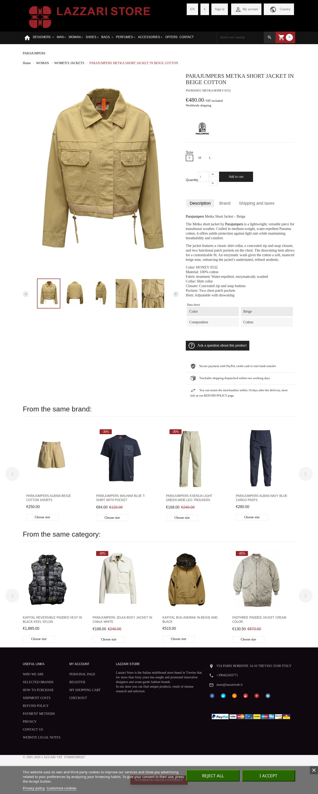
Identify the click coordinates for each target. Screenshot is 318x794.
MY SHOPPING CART (85, 690)
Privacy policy (34, 788)
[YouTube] (245, 695)
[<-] (12, 474)
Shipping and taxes (256, 203)
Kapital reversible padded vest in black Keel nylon (52, 619)
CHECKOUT (78, 698)
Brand (224, 203)
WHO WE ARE (33, 674)
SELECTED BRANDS (38, 682)
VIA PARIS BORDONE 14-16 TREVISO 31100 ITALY (254, 666)
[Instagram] (268, 695)
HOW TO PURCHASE (38, 690)
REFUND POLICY (36, 706)
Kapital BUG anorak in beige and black (189, 619)
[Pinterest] (256, 695)
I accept (268, 775)
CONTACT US (33, 729)
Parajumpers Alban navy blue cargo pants (261, 498)
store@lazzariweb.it (230, 684)
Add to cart (236, 176)
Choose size (42, 517)
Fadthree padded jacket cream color (259, 619)
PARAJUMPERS (34, 53)
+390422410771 (227, 675)
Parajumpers (195, 216)
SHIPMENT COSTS (37, 698)
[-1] (214, 183)
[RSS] (234, 695)
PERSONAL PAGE (82, 674)
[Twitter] (223, 695)
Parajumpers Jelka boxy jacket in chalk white (122, 619)
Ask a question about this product (222, 345)
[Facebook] (212, 695)
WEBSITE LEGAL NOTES (42, 737)
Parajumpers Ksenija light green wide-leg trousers (189, 498)
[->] (306, 474)
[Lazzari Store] (89, 16)
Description (200, 203)
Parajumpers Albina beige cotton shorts (48, 498)
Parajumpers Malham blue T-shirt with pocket (120, 498)
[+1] (214, 174)
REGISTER (77, 682)
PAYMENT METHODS (39, 713)
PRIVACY (30, 721)
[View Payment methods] (252, 715)
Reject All (213, 775)
